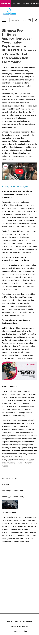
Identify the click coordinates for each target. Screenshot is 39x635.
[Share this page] (35, 20)
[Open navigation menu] (4, 20)
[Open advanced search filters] (29, 20)
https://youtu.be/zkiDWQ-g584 (15, 186)
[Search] (24, 20)
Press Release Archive (23, 622)
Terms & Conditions (19, 631)
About (9, 622)
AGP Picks (5, 3)
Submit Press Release (19, 626)
